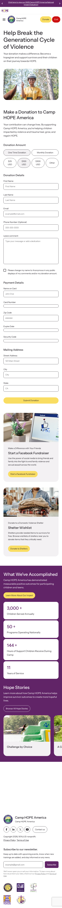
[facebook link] (6, 829)
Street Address (10, 355)
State (5, 383)
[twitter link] (20, 829)
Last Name (8, 194)
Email (6, 208)
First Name (8, 181)
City (5, 369)
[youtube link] (27, 829)
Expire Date (8, 326)
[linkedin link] (13, 829)
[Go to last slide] (2, 3)
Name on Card (9, 288)
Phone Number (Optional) (15, 222)
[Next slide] (59, 3)
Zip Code (7, 312)
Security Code (9, 336)
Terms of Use (23, 840)
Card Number (9, 302)
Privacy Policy (9, 840)
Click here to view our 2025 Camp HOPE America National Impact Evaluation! (31, 3)
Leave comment (10, 236)
